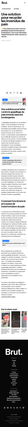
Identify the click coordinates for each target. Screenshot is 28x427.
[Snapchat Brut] (14, 407)
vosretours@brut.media (8, 297)
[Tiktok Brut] (4, 407)
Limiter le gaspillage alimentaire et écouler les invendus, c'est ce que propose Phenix (12, 162)
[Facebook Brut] (17, 407)
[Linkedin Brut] (23, 407)
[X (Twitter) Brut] (20, 407)
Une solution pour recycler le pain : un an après (13, 244)
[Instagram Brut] (7, 407)
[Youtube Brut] (10, 407)
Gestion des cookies (14, 422)
